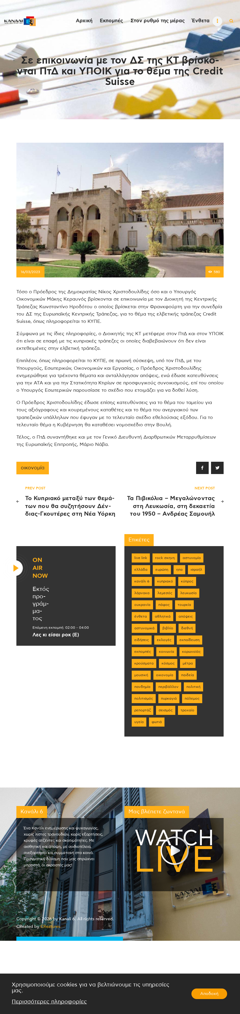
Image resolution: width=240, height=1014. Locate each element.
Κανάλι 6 (141, 581)
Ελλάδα (141, 569)
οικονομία (32, 468)
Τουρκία (184, 604)
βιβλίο (167, 628)
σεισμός (166, 710)
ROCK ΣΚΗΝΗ (165, 558)
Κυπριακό (165, 581)
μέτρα (188, 663)
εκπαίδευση (189, 640)
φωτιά (157, 722)
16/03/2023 (30, 272)
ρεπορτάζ (142, 710)
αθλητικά (163, 616)
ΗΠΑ (179, 569)
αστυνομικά (144, 628)
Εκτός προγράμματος (40, 603)
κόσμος (168, 663)
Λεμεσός (164, 593)
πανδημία (142, 687)
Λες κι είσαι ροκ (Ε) (55, 635)
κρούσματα (144, 663)
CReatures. (50, 927)
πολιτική (193, 687)
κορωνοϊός (191, 651)
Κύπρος (187, 581)
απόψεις (186, 616)
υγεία (139, 722)
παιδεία (187, 675)
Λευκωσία (188, 593)
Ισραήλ (196, 569)
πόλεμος (192, 698)
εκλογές (164, 640)
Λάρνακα (142, 593)
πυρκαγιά (169, 698)
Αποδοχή (209, 994)
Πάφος (164, 604)
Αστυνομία (192, 558)
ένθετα (140, 616)
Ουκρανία (142, 604)
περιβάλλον (168, 687)
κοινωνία (166, 651)
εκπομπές (142, 651)
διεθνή (187, 628)
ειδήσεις (141, 640)
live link (140, 558)
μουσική (141, 675)
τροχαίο (187, 710)
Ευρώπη (161, 569)
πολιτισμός (143, 698)
